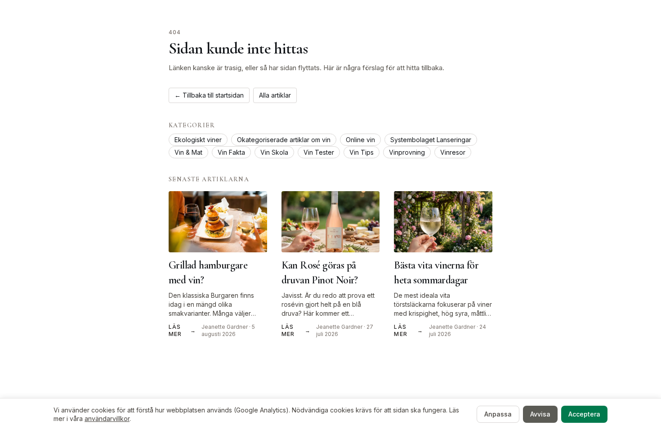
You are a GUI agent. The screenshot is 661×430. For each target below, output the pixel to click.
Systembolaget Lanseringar (430, 139)
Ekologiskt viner (198, 139)
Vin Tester (319, 152)
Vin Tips (361, 152)
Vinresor (452, 152)
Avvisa (540, 414)
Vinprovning (407, 152)
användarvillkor (107, 418)
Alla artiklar (275, 95)
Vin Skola (274, 152)
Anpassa (498, 414)
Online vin (360, 139)
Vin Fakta (231, 152)
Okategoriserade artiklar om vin (283, 139)
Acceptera (584, 414)
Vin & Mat (188, 152)
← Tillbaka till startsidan (209, 95)
